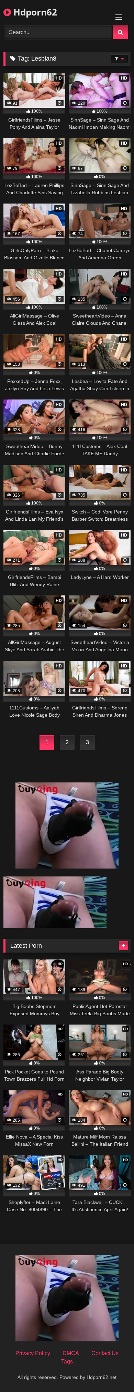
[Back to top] (112, 1371)
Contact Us (105, 1353)
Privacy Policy (32, 1353)
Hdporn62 (34, 12)
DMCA (71, 1353)
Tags (67, 1361)
